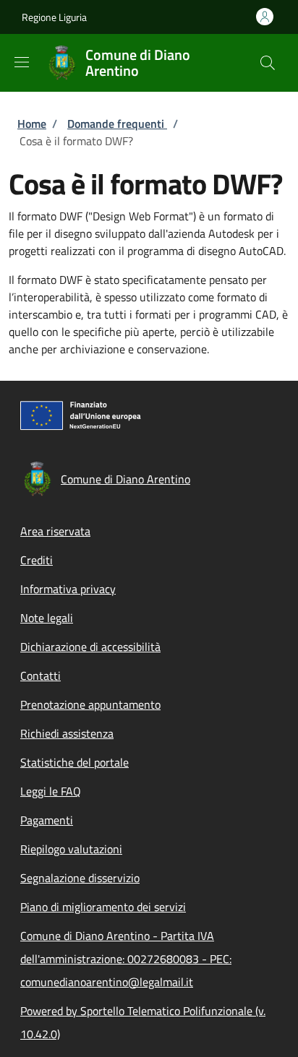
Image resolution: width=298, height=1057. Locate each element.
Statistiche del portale (74, 762)
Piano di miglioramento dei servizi (103, 906)
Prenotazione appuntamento (90, 704)
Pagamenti (46, 820)
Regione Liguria (54, 17)
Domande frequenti (117, 123)
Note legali (46, 617)
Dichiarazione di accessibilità (90, 646)
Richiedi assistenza (67, 733)
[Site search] (267, 63)
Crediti (36, 560)
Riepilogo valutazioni (71, 849)
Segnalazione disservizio (80, 877)
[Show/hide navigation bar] (22, 62)
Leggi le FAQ (50, 791)
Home (31, 123)
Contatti (40, 675)
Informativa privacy (68, 588)
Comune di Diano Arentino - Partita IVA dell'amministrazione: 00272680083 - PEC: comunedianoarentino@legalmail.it (125, 959)
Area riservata (55, 531)
